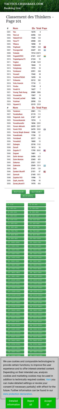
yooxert (16, 74)
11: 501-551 (13, 223)
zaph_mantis (18, 181)
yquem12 (17, 104)
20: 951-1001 (35, 238)
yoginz (16, 62)
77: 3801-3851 (14, 348)
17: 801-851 (13, 235)
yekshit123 (17, 38)
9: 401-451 (12, 220)
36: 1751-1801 (36, 269)
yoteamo (16, 80)
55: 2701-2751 (14, 306)
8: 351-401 (34, 216)
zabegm (16, 144)
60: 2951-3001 (36, 314)
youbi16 (16, 89)
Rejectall (30, 402)
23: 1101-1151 (13, 246)
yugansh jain (18, 117)
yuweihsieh (17, 135)
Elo (33, 28)
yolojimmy (17, 68)
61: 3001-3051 (14, 318)
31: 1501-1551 (13, 261)
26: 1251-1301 (35, 250)
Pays (44, 28)
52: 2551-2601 (36, 299)
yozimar (16, 101)
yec (14, 32)
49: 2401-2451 (14, 295)
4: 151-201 (34, 208)
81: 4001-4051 (14, 355)
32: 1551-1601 (35, 261)
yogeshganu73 (19, 59)
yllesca (16, 44)
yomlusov (17, 71)
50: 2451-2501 (36, 295)
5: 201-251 (12, 212)
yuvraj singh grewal (21, 132)
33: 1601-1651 (14, 265)
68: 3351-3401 (36, 329)
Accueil (28, 196)
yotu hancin (18, 83)
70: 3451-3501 (36, 333)
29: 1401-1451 (14, 257)
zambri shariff (19, 171)
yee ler (16, 35)
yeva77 (16, 41)
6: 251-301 (34, 212)
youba (15, 86)
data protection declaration (17, 394)
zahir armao (18, 156)
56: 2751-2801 (36, 306)
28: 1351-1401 (36, 254)
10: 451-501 (35, 220)
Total (38, 28)
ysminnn (16, 111)
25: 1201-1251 (14, 250)
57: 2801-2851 (14, 310)
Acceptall (48, 402)
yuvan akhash (19, 126)
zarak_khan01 (19, 184)
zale (14, 168)
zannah (16, 174)
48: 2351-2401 (36, 291)
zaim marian (18, 159)
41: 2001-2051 (14, 280)
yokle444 (17, 65)
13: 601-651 (13, 227)
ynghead (16, 47)
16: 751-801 (35, 231)
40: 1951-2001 (36, 276)
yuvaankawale (19, 120)
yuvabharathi (18, 123)
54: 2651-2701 (36, 303)
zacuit (15, 147)
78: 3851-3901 (36, 348)
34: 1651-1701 (36, 265)
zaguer (16, 153)
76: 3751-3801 (36, 344)
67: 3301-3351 (14, 329)
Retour (19, 192)
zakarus (16, 162)
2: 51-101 (34, 204)
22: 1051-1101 (35, 242)
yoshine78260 (19, 77)
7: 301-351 (12, 216)
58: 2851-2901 (36, 310)
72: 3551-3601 (36, 336)
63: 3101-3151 (14, 321)
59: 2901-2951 (14, 314)
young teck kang (20, 92)
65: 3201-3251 (14, 325)
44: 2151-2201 (36, 284)
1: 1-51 (10, 204)
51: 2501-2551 (14, 299)
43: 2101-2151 (14, 284)
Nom (15, 28)
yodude (16, 53)
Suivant (37, 192)
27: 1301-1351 (14, 254)
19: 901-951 (13, 238)
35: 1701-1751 (14, 269)
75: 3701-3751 (14, 344)
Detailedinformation (13, 402)
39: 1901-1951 (14, 276)
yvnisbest (17, 138)
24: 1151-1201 (35, 246)
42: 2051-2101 (36, 280)
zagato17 (17, 150)
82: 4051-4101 (36, 355)
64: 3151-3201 (36, 321)
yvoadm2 (17, 141)
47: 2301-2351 (14, 291)
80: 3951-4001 (36, 352)
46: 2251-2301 (36, 287)
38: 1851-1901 (36, 272)
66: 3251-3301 (36, 325)
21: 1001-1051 (14, 242)
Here (48, 379)
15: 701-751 (13, 231)
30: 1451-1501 (36, 257)
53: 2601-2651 (14, 303)
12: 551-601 (35, 223)
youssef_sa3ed (19, 98)
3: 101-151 (12, 208)
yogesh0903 (18, 56)
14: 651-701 (35, 227)
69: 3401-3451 (14, 333)
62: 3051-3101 (36, 318)
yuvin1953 (17, 129)
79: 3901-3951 (14, 352)
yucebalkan (18, 114)
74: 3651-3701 (36, 340)
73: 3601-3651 (14, 340)
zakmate (16, 165)
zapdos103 (17, 178)
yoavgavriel (18, 50)
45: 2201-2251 (14, 287)
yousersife (17, 95)
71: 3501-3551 (14, 336)
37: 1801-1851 (14, 272)
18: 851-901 (35, 235)
